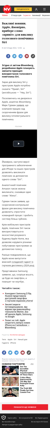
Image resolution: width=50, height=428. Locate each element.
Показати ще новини (25, 407)
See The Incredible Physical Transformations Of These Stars (27, 371)
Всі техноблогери (8, 422)
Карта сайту (12, 418)
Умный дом (22, 339)
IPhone (13, 343)
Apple (10, 339)
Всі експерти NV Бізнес (39, 422)
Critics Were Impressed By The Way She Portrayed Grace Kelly (27, 382)
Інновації (36, 15)
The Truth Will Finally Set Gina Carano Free (26, 390)
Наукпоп (46, 15)
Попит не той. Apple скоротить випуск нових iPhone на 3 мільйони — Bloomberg (17, 324)
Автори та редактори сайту (12, 424)
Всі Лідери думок (41, 418)
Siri (15, 339)
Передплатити (23, 9)
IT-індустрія (16, 15)
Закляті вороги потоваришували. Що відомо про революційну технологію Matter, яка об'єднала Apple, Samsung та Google (18, 310)
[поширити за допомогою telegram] (20, 56)
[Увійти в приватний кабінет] (36, 9)
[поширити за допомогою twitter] (14, 56)
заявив (20, 105)
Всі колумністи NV (26, 418)
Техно (5, 15)
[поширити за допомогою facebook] (8, 56)
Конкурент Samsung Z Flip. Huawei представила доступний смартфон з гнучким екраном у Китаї (19, 297)
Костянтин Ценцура (17, 335)
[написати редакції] (27, 56)
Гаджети (27, 15)
